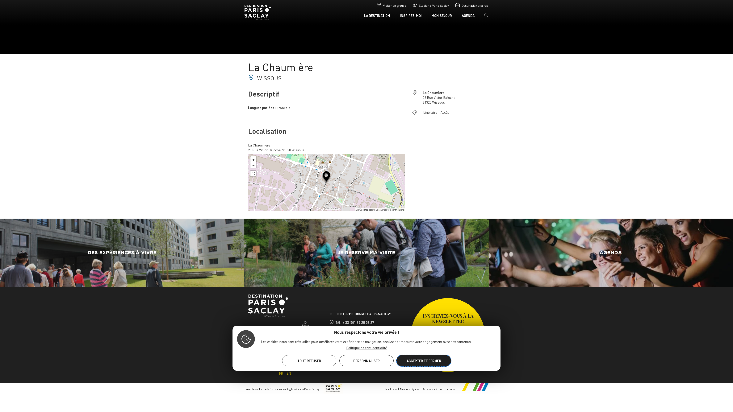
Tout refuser (309, 361)
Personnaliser (366, 361)
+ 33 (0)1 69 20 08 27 (358, 322)
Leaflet (359, 209)
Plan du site (390, 389)
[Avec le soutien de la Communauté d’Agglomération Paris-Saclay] (333, 389)
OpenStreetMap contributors (389, 209)
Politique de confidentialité (366, 347)
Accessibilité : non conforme (439, 389)
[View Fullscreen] (253, 173)
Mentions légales (409, 389)
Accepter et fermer (424, 361)
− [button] (253, 165)
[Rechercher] (486, 16)
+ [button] (253, 159)
